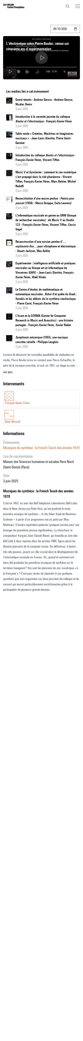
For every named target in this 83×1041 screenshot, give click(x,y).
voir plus (8, 372)
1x (64, 71)
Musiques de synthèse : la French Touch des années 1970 (41, 448)
